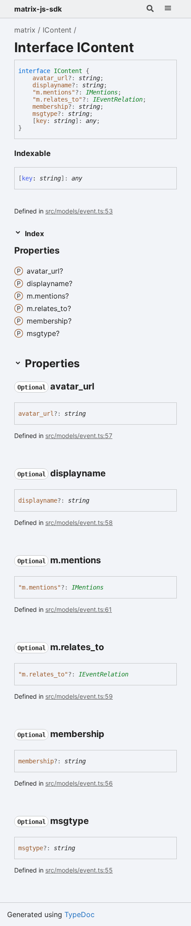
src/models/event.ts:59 (79, 696)
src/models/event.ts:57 (78, 435)
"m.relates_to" (57, 99)
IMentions (102, 92)
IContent (57, 29)
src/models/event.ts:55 (79, 870)
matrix (25, 29)
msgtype (44, 113)
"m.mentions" (53, 92)
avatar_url (50, 78)
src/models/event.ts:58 (79, 522)
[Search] (150, 9)
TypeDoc (79, 914)
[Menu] (168, 9)
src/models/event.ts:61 (78, 609)
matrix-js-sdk (38, 8)
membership (50, 106)
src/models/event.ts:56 (79, 783)
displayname (52, 85)
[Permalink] (67, 251)
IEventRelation (118, 99)
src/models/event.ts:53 (79, 211)
